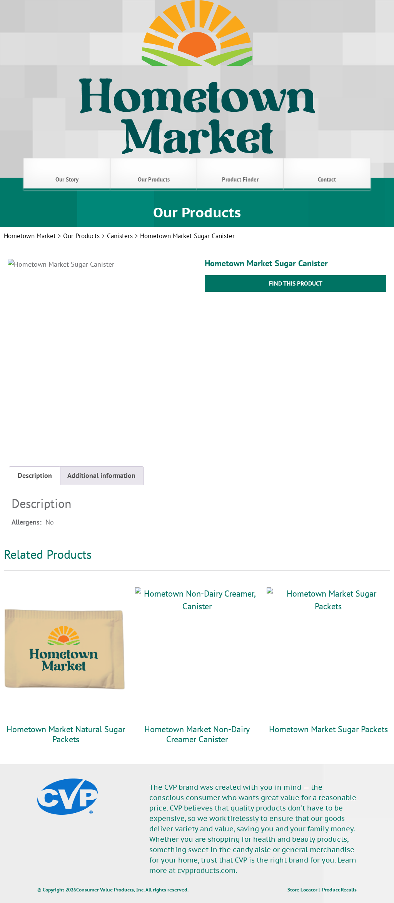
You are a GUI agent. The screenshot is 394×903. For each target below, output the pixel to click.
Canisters (120, 236)
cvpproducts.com (206, 870)
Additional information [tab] (101, 475)
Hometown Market (30, 236)
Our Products (81, 236)
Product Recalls (339, 890)
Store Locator (302, 890)
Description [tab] (35, 475)
